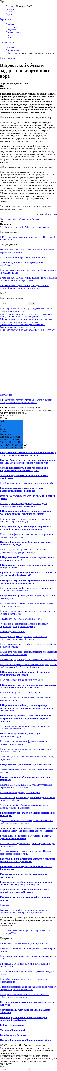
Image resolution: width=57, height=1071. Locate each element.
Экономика (11, 27)
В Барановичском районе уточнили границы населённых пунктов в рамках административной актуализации (26, 708)
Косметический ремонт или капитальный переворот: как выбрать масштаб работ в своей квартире (28, 665)
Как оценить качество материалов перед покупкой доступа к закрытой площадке (25, 520)
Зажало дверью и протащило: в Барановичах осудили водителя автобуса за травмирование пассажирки (28, 829)
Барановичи (6, 19)
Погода (9, 35)
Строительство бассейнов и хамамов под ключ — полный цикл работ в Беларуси (26, 890)
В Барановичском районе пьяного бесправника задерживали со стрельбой (25, 673)
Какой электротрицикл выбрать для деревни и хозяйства (28, 330)
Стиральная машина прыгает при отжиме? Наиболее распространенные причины (26, 852)
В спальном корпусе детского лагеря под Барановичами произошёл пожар (21, 489)
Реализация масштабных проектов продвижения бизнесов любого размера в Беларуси (26, 883)
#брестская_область (10, 219)
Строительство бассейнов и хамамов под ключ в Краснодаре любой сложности (24, 806)
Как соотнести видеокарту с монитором (20, 792)
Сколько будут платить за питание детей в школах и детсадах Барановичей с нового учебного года (26, 315)
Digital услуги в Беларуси (13, 1035)
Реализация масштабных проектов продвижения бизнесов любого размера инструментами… (24, 911)
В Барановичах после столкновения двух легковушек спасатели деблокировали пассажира (28, 686)
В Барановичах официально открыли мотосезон (25, 764)
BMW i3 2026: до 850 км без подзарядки (20, 692)
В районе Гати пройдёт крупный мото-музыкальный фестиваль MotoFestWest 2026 (28, 574)
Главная (10, 24)
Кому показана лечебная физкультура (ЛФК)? (22, 680)
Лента (9, 11)
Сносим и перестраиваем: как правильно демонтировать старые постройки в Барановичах (28, 988)
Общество (11, 29)
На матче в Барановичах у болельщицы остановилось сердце (21, 735)
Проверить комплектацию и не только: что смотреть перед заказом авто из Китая (26, 786)
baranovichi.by (7, 42)
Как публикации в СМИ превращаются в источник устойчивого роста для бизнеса (27, 860)
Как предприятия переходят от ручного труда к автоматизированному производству (23, 504)
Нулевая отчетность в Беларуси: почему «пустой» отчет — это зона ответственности (28, 589)
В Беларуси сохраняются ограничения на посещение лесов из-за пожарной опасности (28, 581)
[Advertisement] (28, 362)
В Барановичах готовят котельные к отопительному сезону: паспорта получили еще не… (26, 401)
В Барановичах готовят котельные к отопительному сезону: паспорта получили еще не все (26, 320)
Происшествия (13, 32)
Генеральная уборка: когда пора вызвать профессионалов (28, 659)
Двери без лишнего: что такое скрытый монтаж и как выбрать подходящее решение (26, 821)
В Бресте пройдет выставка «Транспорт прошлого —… (27, 943)
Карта (9, 14)
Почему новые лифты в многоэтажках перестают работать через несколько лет (24, 995)
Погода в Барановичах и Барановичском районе (25, 1040)
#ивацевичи (26, 219)
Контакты (11, 9)
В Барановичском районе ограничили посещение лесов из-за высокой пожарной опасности (26, 512)
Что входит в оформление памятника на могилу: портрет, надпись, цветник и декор (24, 625)
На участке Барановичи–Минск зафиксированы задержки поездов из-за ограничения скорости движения (25, 718)
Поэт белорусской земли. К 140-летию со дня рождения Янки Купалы (23, 1018)
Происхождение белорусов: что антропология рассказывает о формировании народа (23, 551)
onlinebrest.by (50, 214)
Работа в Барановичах (12, 1025)
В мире (9, 37)
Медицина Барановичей (12, 1030)
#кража (35, 219)
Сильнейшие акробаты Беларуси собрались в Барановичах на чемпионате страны (22, 325)
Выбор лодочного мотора (12, 631)
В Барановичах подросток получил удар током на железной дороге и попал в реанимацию (26, 527)
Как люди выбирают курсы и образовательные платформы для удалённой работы (23, 637)
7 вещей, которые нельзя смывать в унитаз (21, 618)
